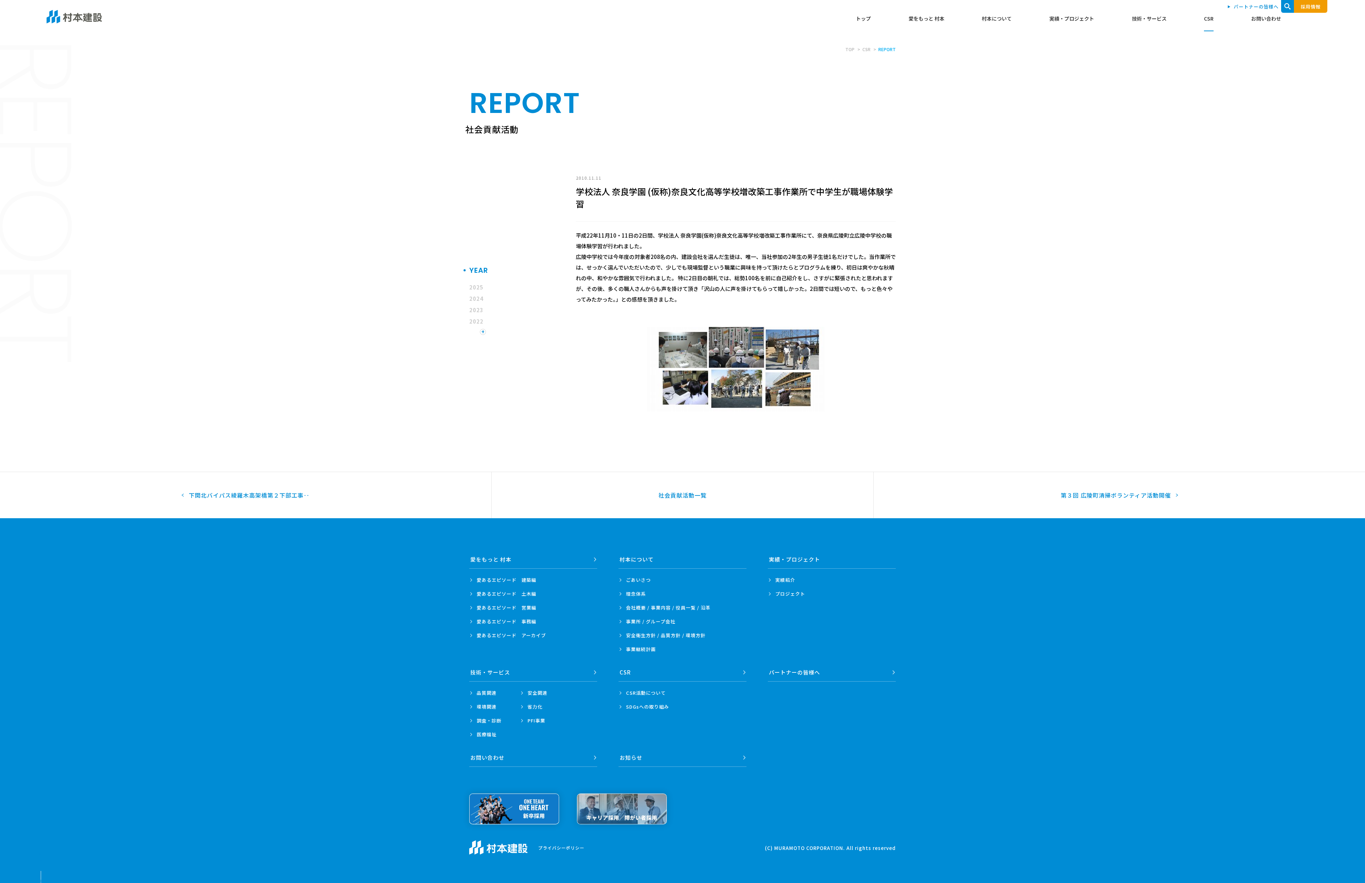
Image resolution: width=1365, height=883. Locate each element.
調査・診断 (489, 720)
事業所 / (650, 621)
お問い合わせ (1266, 18)
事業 (641, 649)
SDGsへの (647, 706)
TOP (850, 49)
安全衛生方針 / (666, 635)
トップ (863, 18)
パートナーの (794, 672)
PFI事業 (536, 720)
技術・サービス (1149, 18)
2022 (476, 321)
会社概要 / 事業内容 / (668, 607)
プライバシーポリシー (561, 848)
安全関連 (537, 692)
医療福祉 (487, 734)
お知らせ (631, 757)
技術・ (490, 672)
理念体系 (636, 593)
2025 (476, 287)
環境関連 (487, 706)
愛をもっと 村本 (926, 18)
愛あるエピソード (506, 579)
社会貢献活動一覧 (682, 495)
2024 (476, 298)
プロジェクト (790, 593)
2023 (476, 310)
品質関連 (487, 692)
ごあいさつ (638, 579)
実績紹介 (785, 579)
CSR (1209, 18)
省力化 (535, 706)
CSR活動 (646, 692)
